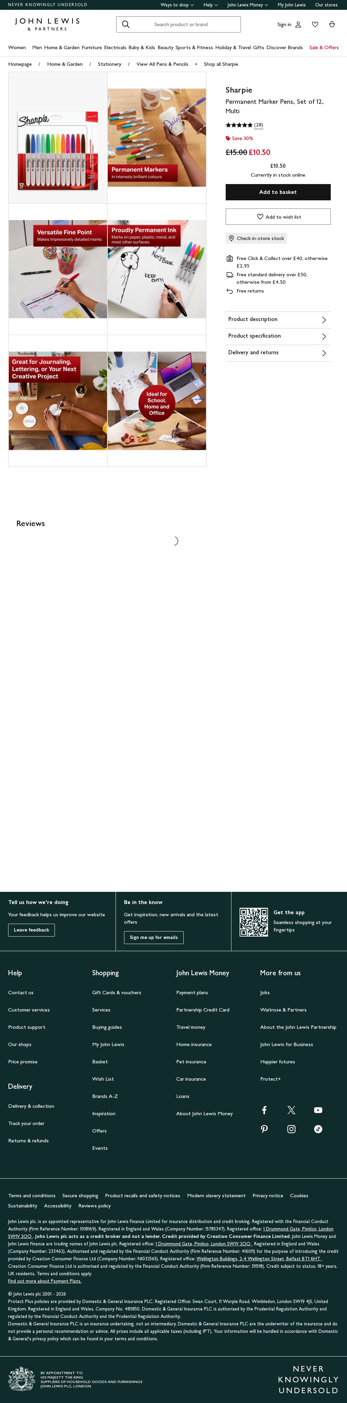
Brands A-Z (105, 1096)
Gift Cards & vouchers (116, 992)
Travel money (190, 1027)
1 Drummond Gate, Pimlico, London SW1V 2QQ (204, 1244)
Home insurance (194, 1044)
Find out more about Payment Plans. (44, 1281)
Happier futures (277, 1061)
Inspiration (104, 1113)
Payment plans (192, 992)
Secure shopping (80, 1195)
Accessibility (58, 1205)
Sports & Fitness (194, 47)
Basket (100, 1061)
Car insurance (191, 1079)
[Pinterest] (264, 1131)
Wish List (103, 1079)
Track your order (26, 1123)
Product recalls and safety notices (142, 1195)
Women (17, 47)
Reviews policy (94, 1205)
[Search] (126, 24)
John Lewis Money (245, 5)
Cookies (299, 1195)
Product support (26, 1027)
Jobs (265, 992)
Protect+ (270, 1079)
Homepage (20, 64)
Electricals (115, 47)
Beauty (166, 47)
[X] (291, 1112)
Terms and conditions (32, 1195)
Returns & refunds (28, 1140)
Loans (182, 1096)
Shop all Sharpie (221, 64)
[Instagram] (291, 1131)
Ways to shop (175, 5)
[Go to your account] (298, 24)
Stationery (109, 64)
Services (101, 1009)
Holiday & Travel (233, 47)
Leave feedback (31, 930)
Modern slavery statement (216, 1195)
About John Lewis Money (204, 1113)
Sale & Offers (324, 47)
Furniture (92, 47)
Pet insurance (191, 1061)
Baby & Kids (141, 47)
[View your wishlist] (313, 24)
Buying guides (107, 1027)
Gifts (258, 47)
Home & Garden (62, 47)
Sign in (284, 24)
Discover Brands (284, 47)
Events (100, 1148)
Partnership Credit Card (202, 1009)
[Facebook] (264, 1112)
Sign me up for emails (154, 937)
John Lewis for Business (286, 1044)
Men (37, 47)
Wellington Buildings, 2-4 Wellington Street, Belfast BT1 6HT (259, 1259)
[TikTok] (318, 1131)
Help (208, 5)
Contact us (21, 992)
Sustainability (22, 1205)
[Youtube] (318, 1112)
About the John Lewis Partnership (298, 1027)
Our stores (326, 5)
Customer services (29, 1009)
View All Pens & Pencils (162, 64)
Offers (99, 1130)
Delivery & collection (31, 1106)
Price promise (23, 1061)
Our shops (20, 1044)
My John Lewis (292, 5)
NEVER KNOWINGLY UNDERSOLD (48, 4)
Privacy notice (267, 1195)
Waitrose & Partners (283, 1009)
